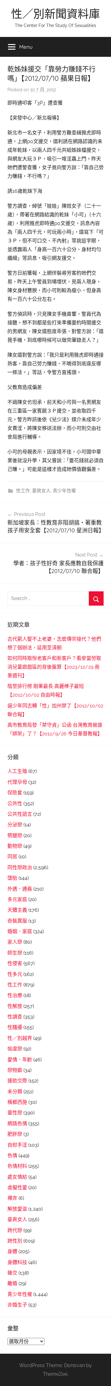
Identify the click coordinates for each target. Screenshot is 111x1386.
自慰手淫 (17, 1145)
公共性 (14, 803)
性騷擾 (14, 1027)
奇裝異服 (17, 921)
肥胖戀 (14, 1134)
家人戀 (14, 942)
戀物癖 (14, 1070)
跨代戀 (14, 1230)
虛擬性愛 (17, 1187)
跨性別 (14, 1241)
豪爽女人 (41, 491)
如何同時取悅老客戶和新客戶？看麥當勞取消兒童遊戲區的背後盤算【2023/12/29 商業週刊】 (54, 667)
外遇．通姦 (19, 889)
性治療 (14, 995)
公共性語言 (19, 814)
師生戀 (14, 953)
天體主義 (17, 910)
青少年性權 (64, 491)
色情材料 (17, 1166)
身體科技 (17, 1262)
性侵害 (14, 963)
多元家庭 (17, 899)
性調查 (14, 1017)
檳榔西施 (17, 1102)
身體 (12, 1251)
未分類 (14, 1092)
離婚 (12, 1283)
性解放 (14, 1006)
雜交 (12, 1273)
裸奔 (12, 1198)
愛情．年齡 (19, 1060)
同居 (12, 857)
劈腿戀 (14, 835)
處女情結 (17, 1177)
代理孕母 (17, 782)
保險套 (14, 793)
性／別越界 (19, 1038)
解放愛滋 (17, 1209)
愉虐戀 (14, 1049)
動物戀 (14, 846)
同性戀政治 (19, 867)
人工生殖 (17, 771)
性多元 (14, 974)
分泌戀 (14, 825)
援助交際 (17, 1081)
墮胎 (12, 878)
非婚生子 (17, 1305)
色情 (12, 1155)
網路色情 (17, 1123)
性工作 (23, 491)
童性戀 (14, 1113)
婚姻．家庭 (19, 931)
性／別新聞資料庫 (55, 14)
